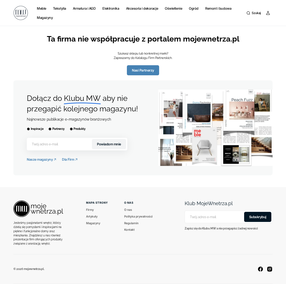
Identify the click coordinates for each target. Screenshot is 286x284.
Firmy (90, 209)
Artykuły (91, 216)
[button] (253, 13)
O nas (128, 209)
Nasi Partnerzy (143, 70)
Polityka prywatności (138, 216)
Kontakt (129, 229)
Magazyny (93, 223)
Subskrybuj (257, 217)
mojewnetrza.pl (34, 269)
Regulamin (131, 223)
